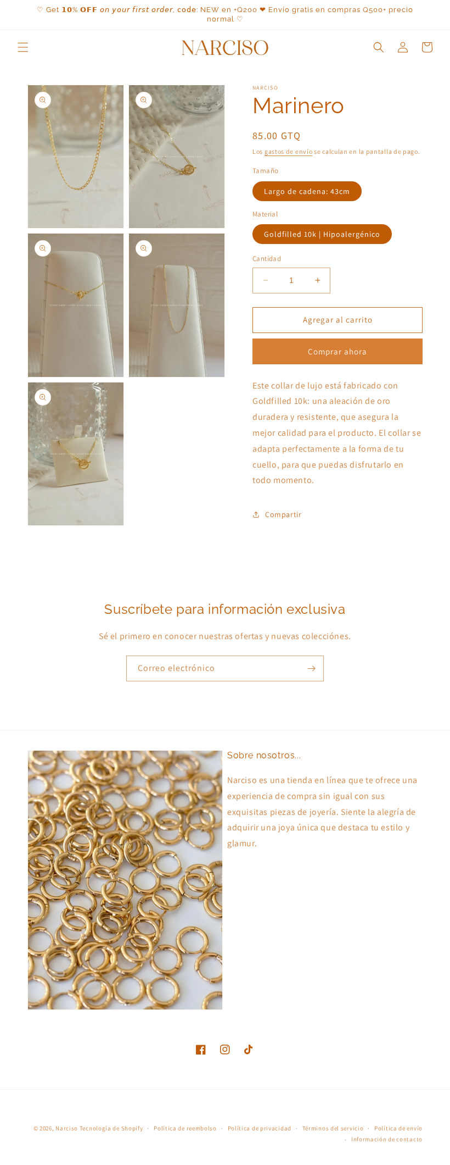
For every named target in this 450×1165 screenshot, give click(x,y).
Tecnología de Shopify (111, 1128)
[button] (23, 47)
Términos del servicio (333, 1128)
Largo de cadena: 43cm (307, 191)
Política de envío (398, 1128)
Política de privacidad (259, 1128)
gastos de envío (289, 151)
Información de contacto (387, 1139)
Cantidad (266, 258)
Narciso (66, 1128)
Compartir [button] (283, 514)
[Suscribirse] (311, 668)
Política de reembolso (185, 1128)
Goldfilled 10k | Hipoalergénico (322, 234)
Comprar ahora (337, 351)
